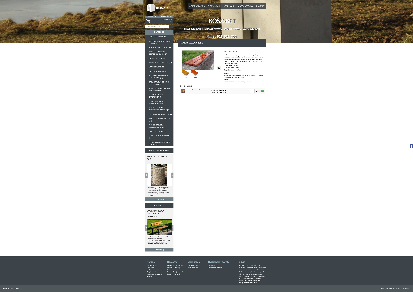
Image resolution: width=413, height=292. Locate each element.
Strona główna (197, 6)
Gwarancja (211, 265)
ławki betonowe (157, 58)
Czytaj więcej (159, 199)
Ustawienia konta (193, 267)
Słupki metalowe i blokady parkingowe (160, 89)
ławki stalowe (156, 67)
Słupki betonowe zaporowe (156, 96)
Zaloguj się (152, 16)
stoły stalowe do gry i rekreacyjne (159, 83)
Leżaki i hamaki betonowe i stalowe (160, 143)
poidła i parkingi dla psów (160, 137)
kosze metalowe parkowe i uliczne (160, 42)
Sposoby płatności (173, 274)
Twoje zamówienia (194, 265)
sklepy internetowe (399, 288)
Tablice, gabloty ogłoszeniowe (156, 126)
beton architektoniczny (159, 120)
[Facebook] (411, 146)
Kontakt (260, 6)
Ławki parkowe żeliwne (160, 62)
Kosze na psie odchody (160, 47)
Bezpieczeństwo (152, 272)
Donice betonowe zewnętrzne (156, 102)
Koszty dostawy (245, 6)
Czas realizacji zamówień (175, 272)
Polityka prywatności (154, 270)
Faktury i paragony (173, 267)
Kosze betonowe (157, 37)
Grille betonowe (157, 131)
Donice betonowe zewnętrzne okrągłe (159, 109)
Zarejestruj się (166, 16)
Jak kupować (151, 265)
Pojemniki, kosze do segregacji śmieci (158, 53)
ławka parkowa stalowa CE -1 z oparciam (155, 213)
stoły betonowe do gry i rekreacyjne (159, 77)
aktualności (214, 6)
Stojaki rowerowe (158, 71)
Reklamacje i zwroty (215, 267)
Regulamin (228, 6)
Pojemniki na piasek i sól (160, 114)
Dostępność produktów (175, 265)
